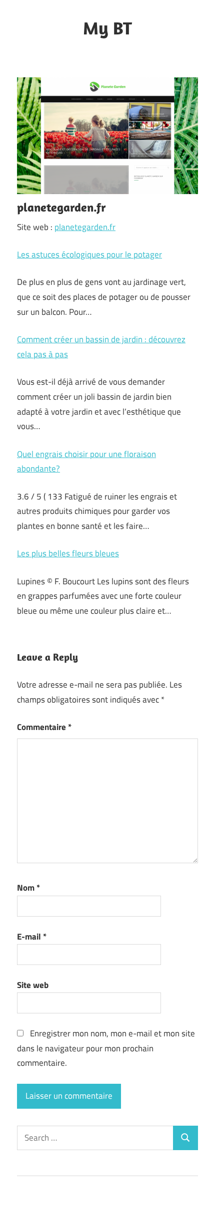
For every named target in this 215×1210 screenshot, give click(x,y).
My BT (107, 27)
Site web (32, 984)
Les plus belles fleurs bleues (68, 553)
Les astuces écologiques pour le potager (89, 254)
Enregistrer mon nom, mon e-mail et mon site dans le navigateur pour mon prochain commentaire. (106, 1048)
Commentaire (44, 727)
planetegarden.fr (85, 227)
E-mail (31, 936)
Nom (28, 887)
